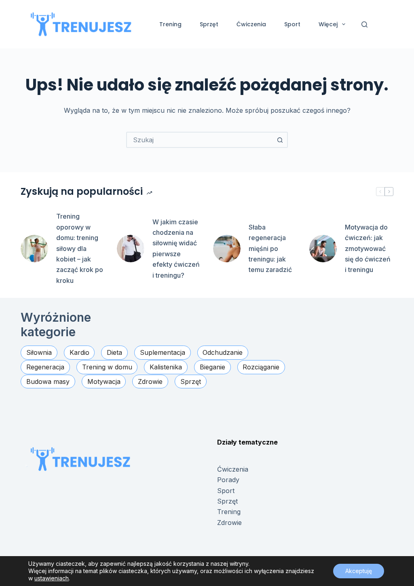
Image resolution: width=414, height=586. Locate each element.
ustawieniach (51, 578)
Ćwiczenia (251, 24)
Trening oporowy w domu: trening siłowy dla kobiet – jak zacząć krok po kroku (79, 248)
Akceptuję (358, 570)
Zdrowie (229, 523)
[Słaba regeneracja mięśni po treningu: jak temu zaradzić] (227, 248)
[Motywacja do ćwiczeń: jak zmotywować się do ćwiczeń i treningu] (323, 248)
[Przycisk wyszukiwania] (279, 140)
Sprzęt (209, 24)
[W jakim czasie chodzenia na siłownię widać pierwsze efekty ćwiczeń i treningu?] (130, 248)
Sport (292, 24)
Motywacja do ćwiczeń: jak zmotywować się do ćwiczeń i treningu (368, 248)
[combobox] (199, 140)
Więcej (328, 24)
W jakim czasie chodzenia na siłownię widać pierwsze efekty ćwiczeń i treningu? (176, 248)
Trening (170, 24)
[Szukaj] (364, 24)
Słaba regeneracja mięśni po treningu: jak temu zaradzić (270, 248)
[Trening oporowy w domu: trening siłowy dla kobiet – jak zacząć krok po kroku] (34, 248)
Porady (228, 480)
